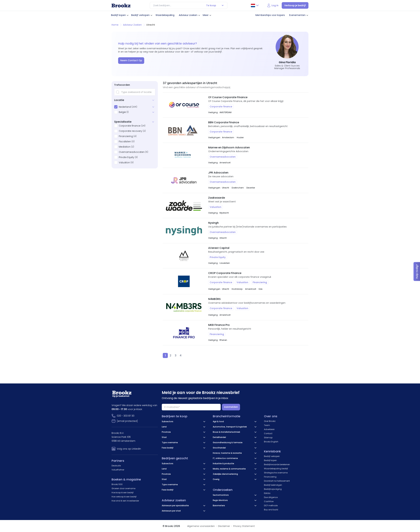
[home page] (121, 5)
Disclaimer (224, 526)
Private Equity (126, 157)
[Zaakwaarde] (184, 205)
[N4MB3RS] (184, 307)
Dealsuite (116, 465)
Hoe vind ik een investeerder (125, 500)
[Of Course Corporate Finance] (184, 105)
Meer (206, 15)
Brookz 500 (117, 484)
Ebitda (267, 493)
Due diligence (271, 497)
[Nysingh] (184, 230)
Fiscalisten (125, 141)
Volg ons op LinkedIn (129, 448)
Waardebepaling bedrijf (276, 468)
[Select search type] (223, 5)
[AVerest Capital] (184, 255)
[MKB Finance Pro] (184, 332)
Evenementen (297, 15)
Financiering (126, 136)
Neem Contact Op (131, 60)
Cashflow (269, 501)
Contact (268, 433)
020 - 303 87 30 (125, 415)
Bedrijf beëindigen (273, 485)
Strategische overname (276, 472)
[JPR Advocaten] (184, 180)
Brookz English (271, 441)
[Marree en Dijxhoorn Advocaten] (184, 155)
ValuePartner (118, 469)
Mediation (124, 146)
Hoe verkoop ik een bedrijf (124, 496)
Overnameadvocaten (132, 152)
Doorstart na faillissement (277, 480)
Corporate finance (129, 125)
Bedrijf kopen (118, 15)
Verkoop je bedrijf (295, 5)
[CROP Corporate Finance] (184, 281)
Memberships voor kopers (270, 15)
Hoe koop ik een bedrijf (123, 492)
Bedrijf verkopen (140, 15)
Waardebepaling (165, 15)
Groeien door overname (123, 488)
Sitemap (268, 437)
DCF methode (271, 505)
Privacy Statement (244, 526)
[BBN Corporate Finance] (184, 130)
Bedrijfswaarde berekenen (277, 464)
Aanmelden (231, 407)
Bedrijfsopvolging (273, 489)
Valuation (124, 162)
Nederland (125, 107)
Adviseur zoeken (188, 15)
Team (267, 425)
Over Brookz (269, 421)
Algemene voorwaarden (201, 526)
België (122, 112)
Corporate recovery (130, 131)
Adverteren (269, 429)
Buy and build (271, 509)
